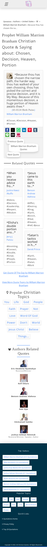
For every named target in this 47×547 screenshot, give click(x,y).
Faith (12, 309)
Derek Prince (33, 249)
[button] (5, 4)
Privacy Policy (8, 524)
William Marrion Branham (14, 25)
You (6, 302)
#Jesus (37, 225)
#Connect (11, 249)
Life (16, 302)
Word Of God (29, 315)
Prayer (24, 309)
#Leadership (13, 206)
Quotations (7, 22)
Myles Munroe (9, 478)
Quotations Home (10, 519)
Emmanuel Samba (23, 422)
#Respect (11, 209)
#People (11, 258)
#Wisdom (11, 212)
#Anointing (12, 246)
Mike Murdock (9, 462)
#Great (10, 255)
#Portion (11, 123)
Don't (23, 322)
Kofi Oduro (23, 383)
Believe (33, 329)
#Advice (10, 200)
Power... (7, 510)
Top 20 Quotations (10, 529)
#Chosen (11, 120)
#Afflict (30, 203)
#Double (11, 252)
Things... (23, 336)
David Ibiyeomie (10, 489)
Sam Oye (23, 409)
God (26, 302)
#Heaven (31, 120)
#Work (30, 265)
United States (28, 21)
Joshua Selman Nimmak (23, 434)
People (38, 302)
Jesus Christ (16, 329)
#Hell (30, 225)
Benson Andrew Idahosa (31, 193)
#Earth (30, 212)
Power (11, 322)
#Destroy (32, 206)
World (36, 322)
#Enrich (31, 215)
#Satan (30, 262)
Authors (16, 21)
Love (12, 315)
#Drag (30, 209)
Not (35, 309)
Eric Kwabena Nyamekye (23, 368)
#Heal (30, 219)
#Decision (21, 120)
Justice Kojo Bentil (10, 468)
